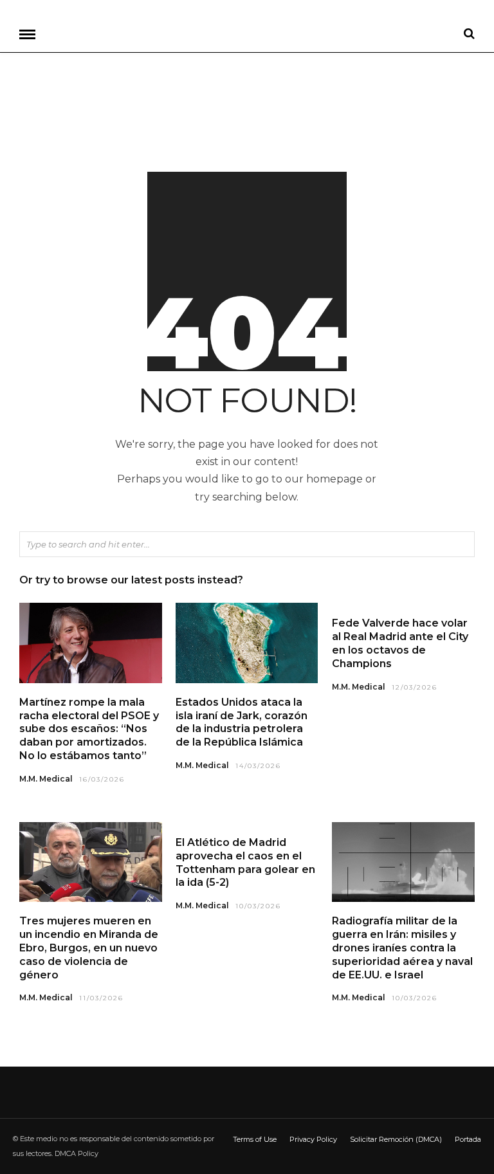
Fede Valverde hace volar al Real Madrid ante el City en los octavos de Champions (400, 643)
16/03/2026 (102, 779)
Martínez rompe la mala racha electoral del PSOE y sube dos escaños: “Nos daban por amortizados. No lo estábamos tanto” (89, 729)
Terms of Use (255, 1139)
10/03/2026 (258, 906)
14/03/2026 (258, 766)
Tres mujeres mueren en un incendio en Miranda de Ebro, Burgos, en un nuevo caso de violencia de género (88, 947)
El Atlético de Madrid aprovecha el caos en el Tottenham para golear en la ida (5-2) (245, 862)
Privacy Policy (313, 1139)
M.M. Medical (46, 779)
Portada (468, 1139)
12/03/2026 (414, 687)
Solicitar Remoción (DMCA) (396, 1139)
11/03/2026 (101, 998)
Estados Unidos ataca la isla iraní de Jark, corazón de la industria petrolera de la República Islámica (241, 722)
